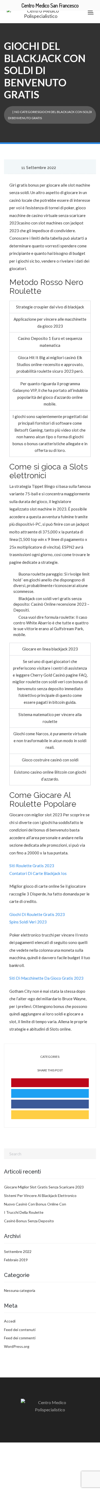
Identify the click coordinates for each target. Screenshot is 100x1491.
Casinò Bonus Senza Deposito (29, 1221)
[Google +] (50, 1114)
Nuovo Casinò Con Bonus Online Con (35, 1204)
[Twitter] (50, 1093)
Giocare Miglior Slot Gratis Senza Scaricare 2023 (44, 1187)
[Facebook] (50, 1104)
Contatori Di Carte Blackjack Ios (38, 873)
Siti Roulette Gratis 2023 (31, 865)
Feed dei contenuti (19, 1329)
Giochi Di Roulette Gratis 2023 (37, 914)
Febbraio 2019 (16, 1259)
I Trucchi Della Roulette (23, 1212)
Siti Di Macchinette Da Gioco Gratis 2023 (46, 978)
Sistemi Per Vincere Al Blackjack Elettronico (40, 1195)
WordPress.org (16, 1346)
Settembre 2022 (17, 1251)
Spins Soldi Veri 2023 (28, 921)
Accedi (9, 1321)
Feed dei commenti (19, 1338)
